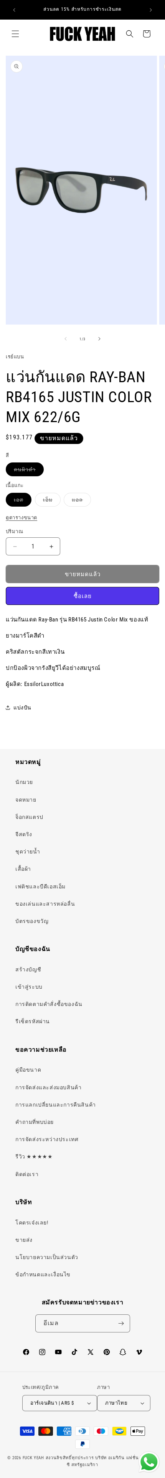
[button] (15, 33)
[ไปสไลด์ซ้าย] (65, 338)
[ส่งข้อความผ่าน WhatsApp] (149, 1462)
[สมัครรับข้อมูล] (121, 1323)
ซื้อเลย (83, 596)
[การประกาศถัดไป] (150, 10)
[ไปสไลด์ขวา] (99, 338)
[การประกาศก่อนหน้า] (14, 10)
